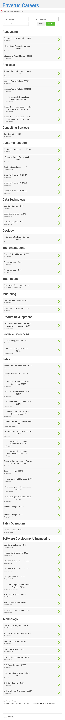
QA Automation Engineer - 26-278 (16, 569)
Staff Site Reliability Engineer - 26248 (18, 691)
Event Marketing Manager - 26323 (16, 300)
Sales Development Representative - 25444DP (18, 488)
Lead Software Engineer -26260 (15, 545)
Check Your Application (32, 703)
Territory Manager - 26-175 (14, 507)
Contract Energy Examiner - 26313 (16, 341)
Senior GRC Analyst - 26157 (14, 649)
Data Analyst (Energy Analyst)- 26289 (17, 285)
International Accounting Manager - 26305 (18, 47)
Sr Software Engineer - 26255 (15, 665)
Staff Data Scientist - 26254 (14, 683)
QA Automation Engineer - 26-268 (16, 561)
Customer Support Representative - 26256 (18, 158)
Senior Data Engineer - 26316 (15, 595)
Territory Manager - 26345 (13, 515)
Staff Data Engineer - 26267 (14, 222)
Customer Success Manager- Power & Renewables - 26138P (18, 462)
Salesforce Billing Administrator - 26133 (18, 350)
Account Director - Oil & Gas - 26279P (18, 374)
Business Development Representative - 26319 (18, 442)
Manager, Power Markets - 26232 (16, 81)
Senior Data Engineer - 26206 (15, 641)
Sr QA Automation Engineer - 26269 (17, 610)
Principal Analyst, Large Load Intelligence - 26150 (18, 98)
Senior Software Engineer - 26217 (16, 657)
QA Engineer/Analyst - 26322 (14, 577)
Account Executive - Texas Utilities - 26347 (18, 432)
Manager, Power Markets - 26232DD (17, 89)
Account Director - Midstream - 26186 (18, 366)
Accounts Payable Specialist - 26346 (17, 38)
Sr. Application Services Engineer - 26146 (18, 674)
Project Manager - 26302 (13, 262)
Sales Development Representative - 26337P (18, 498)
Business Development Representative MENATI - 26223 (18, 452)
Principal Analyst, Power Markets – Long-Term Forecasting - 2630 (18, 324)
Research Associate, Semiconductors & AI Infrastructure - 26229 (18, 108)
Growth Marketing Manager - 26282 (17, 308)
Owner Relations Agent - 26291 (15, 183)
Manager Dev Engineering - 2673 (16, 553)
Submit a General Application (12, 703)
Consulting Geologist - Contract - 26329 (18, 238)
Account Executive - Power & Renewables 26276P (18, 412)
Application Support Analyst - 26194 (17, 149)
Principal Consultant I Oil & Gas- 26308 (18, 479)
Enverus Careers (21, 5)
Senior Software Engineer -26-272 (16, 602)
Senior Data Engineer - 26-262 (15, 214)
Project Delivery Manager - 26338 (16, 254)
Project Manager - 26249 (13, 530)
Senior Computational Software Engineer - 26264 (18, 586)
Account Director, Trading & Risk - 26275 (18, 402)
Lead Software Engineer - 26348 (16, 626)
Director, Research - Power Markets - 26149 (18, 72)
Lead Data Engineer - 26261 (14, 206)
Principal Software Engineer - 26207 (17, 633)
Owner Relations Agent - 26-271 (16, 175)
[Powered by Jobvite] (8, 716)
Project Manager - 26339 (13, 270)
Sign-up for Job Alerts (48, 703)
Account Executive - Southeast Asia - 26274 (18, 422)
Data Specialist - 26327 (12, 134)
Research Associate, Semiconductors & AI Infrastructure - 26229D (18, 118)
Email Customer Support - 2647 (15, 167)
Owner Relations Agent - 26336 (15, 191)
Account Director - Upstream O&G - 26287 (18, 392)
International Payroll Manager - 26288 (18, 56)
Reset (41, 24)
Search (50, 24)
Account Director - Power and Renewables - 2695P (18, 383)
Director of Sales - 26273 (13, 471)
